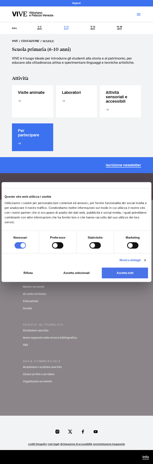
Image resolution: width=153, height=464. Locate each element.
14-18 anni (119, 28)
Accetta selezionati (76, 273)
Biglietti (76, 3)
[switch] (57, 245)
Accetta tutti (125, 273)
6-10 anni (66, 28)
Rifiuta (28, 273)
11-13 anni (92, 28)
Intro (14, 28)
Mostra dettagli (130, 260)
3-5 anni (39, 28)
